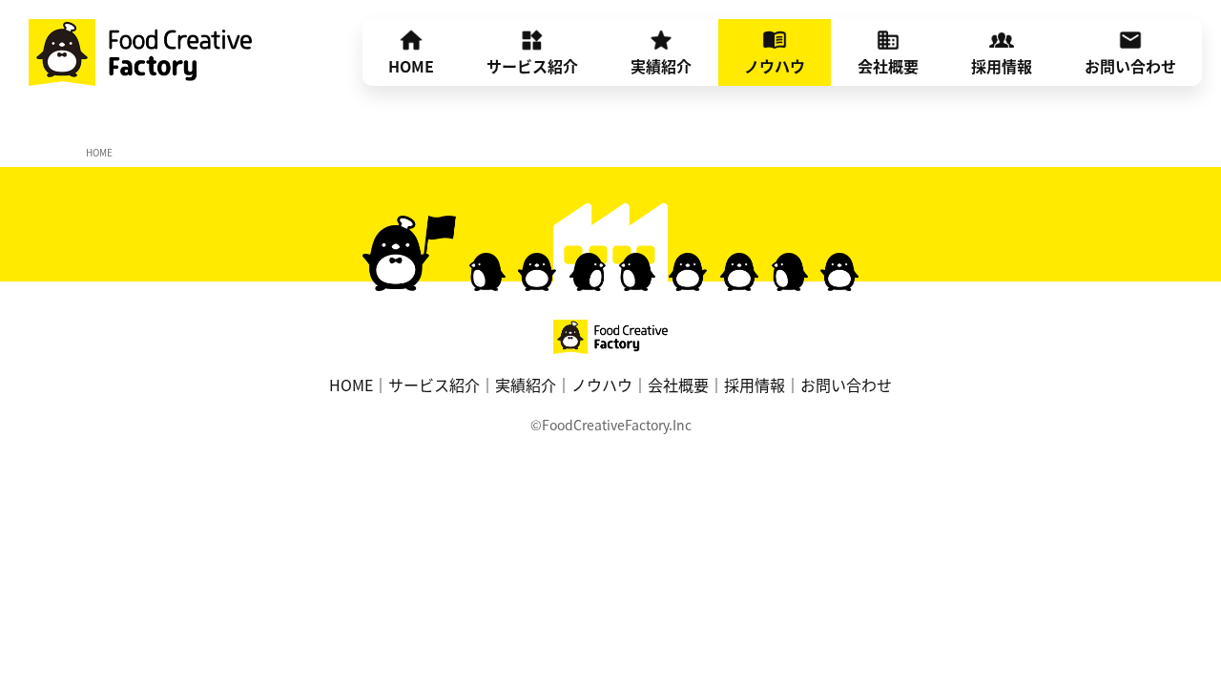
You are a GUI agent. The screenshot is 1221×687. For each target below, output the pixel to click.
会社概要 (888, 65)
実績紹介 (661, 65)
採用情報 (1001, 65)
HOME (411, 65)
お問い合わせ (1130, 65)
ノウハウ (774, 65)
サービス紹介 (532, 65)
